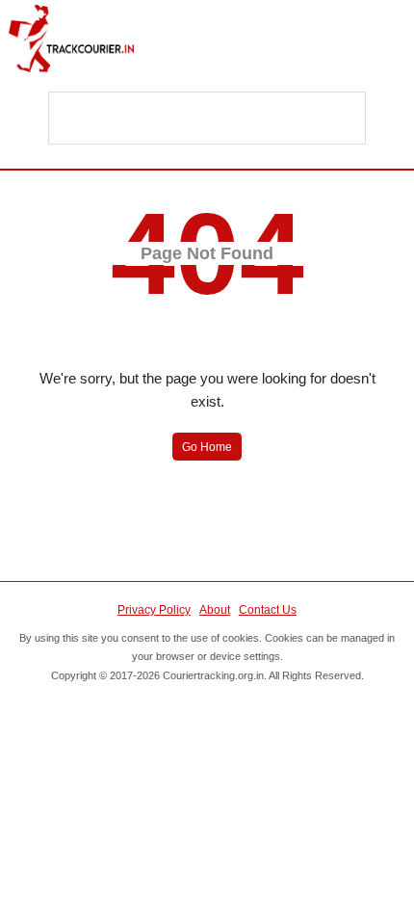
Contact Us (268, 610)
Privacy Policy (154, 610)
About (214, 610)
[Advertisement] (208, 118)
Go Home (207, 447)
